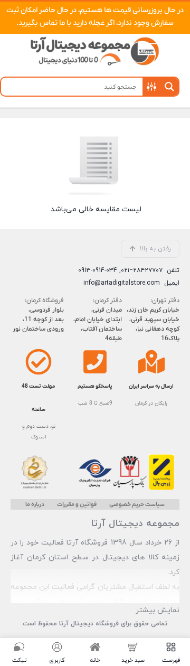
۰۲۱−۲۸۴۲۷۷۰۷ (142, 270)
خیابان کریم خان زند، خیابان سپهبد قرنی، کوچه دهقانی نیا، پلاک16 (153, 324)
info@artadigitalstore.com (121, 283)
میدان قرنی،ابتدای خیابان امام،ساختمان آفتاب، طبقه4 (97, 324)
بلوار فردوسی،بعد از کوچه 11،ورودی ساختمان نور (38, 319)
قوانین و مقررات (77, 504)
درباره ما (34, 504)
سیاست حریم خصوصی (137, 504)
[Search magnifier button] (169, 87)
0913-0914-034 (97, 270)
